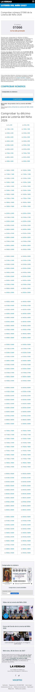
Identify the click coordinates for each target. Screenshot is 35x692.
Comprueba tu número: (9, 92)
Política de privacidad (20, 687)
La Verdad (17, 666)
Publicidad (30, 687)
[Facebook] (15, 675)
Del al (9, 125)
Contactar (5, 685)
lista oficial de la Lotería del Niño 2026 (21, 107)
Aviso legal (28, 685)
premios (27, 79)
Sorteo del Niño (20, 78)
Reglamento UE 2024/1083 (16, 685)
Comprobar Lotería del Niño (17, 587)
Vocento (17, 680)
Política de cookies (20, 688)
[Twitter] (19, 675)
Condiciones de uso (6, 687)
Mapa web (11, 688)
